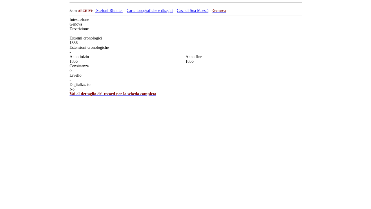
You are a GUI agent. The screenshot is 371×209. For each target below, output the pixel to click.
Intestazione (79, 19)
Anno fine (194, 57)
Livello (75, 75)
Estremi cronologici (86, 38)
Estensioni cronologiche (89, 47)
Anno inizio (79, 57)
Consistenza (79, 66)
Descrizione (79, 29)
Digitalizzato (80, 84)
